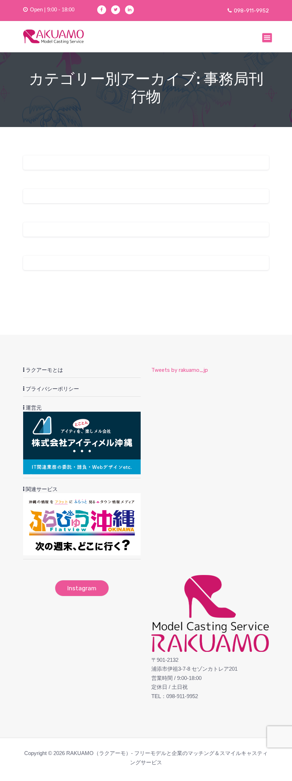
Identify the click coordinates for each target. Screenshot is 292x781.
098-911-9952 (251, 10)
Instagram (82, 588)
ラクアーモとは (43, 370)
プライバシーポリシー (51, 389)
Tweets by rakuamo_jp (179, 370)
